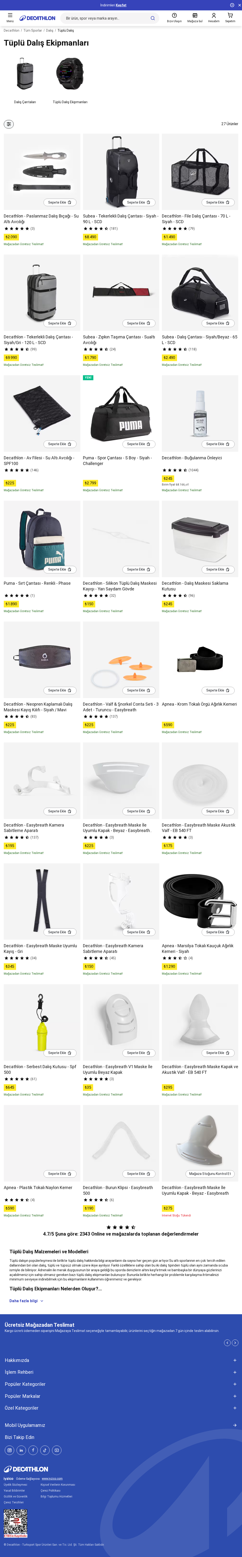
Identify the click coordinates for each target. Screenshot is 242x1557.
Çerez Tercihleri (14, 1502)
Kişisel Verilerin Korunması (58, 1484)
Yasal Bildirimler (14, 1490)
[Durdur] (232, 5)
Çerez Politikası (50, 1490)
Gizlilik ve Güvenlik (15, 1496)
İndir (127, 5)
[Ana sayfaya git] (37, 18)
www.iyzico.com (52, 1478)
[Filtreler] (9, 124)
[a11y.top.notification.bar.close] (239, 5)
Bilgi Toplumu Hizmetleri (56, 1496)
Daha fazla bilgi (23, 1301)
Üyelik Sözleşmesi (15, 1484)
